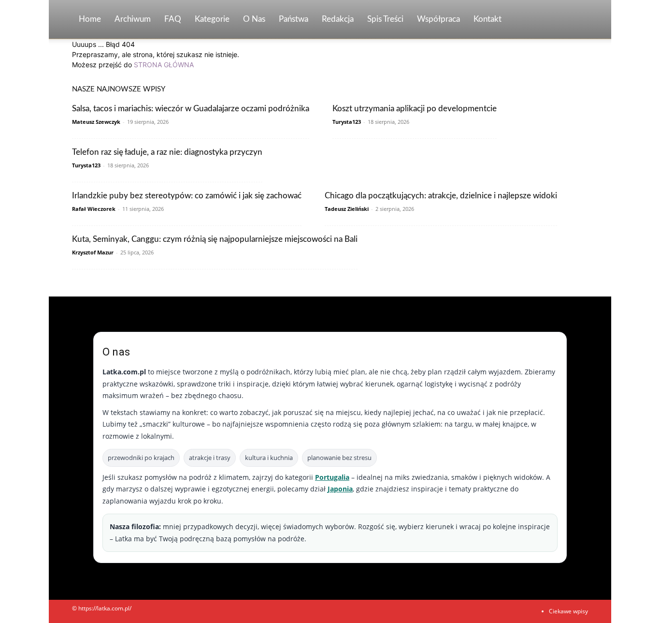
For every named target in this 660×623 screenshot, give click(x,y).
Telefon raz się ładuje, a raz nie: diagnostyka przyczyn (167, 152)
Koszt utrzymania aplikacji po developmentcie (414, 108)
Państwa (293, 19)
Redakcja (338, 19)
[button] (576, 20)
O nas (254, 19)
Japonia (340, 488)
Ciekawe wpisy (568, 611)
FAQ (172, 19)
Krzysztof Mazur (93, 252)
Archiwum (133, 19)
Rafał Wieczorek (93, 208)
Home (90, 19)
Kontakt (487, 19)
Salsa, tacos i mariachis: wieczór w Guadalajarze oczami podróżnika (190, 108)
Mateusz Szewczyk (96, 121)
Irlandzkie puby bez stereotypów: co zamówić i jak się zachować (186, 196)
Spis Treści (385, 19)
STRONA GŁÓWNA (164, 64)
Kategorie (212, 19)
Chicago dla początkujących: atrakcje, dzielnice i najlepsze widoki (441, 196)
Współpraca (438, 19)
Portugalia (332, 477)
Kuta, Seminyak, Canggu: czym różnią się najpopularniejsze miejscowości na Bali (215, 239)
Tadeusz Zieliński (347, 208)
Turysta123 (346, 121)
